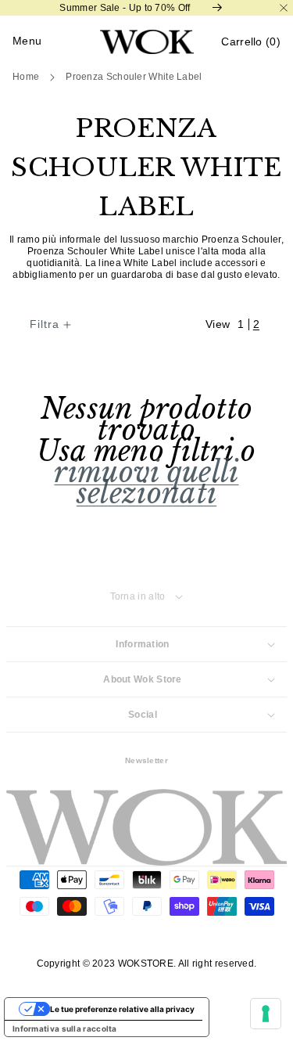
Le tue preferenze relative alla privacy (122, 1009)
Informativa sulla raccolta (65, 1028)
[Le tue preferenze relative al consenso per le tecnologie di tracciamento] (265, 1013)
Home (26, 76)
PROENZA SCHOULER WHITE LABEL (134, 76)
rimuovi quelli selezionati (146, 483)
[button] (250, 42)
